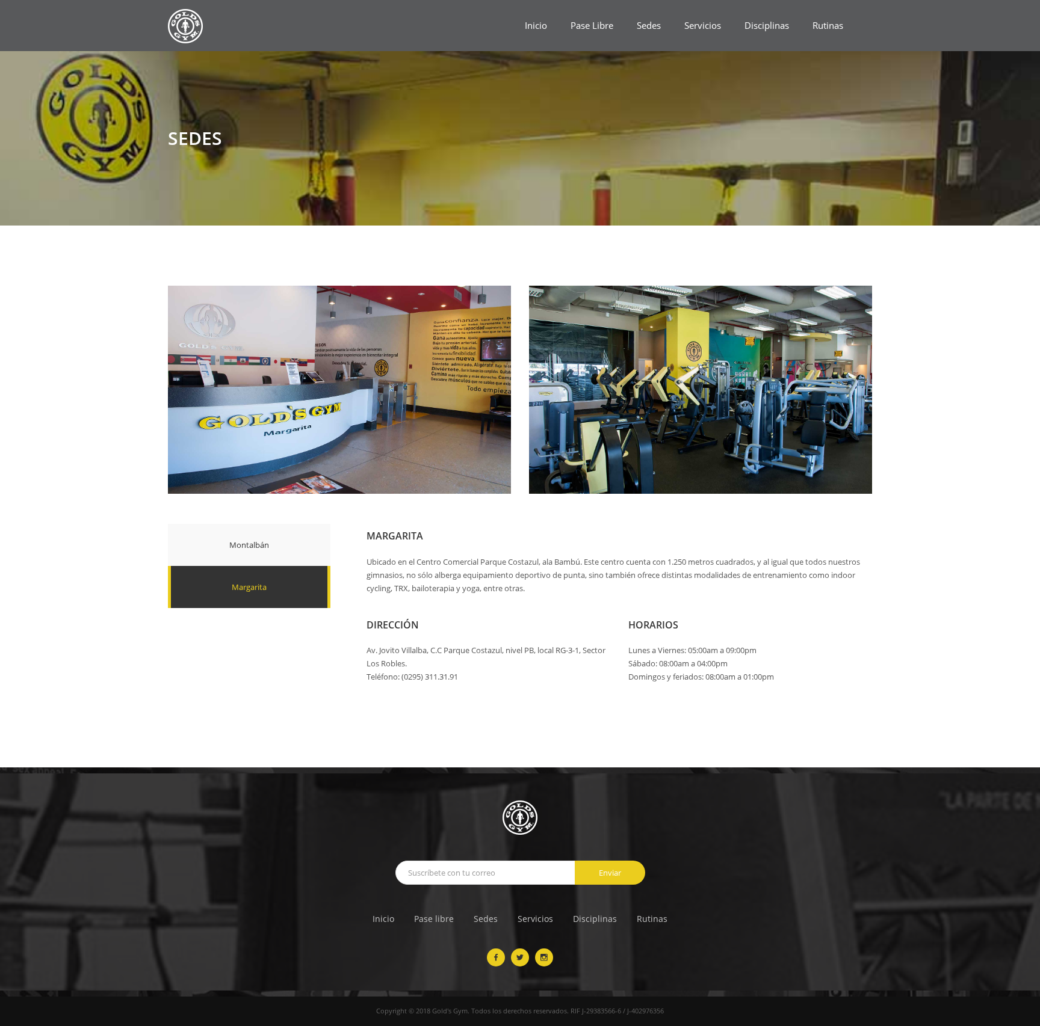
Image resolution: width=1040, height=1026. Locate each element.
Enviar (610, 872)
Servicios (702, 25)
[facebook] (496, 957)
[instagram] (544, 957)
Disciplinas (766, 25)
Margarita (249, 587)
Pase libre (434, 918)
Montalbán (249, 544)
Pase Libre (592, 25)
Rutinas (827, 25)
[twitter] (520, 957)
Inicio (536, 25)
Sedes (649, 25)
